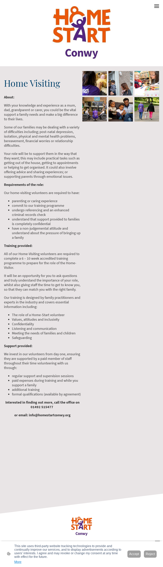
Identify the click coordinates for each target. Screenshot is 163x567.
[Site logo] (81, 33)
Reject (150, 554)
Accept (134, 554)
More (17, 562)
